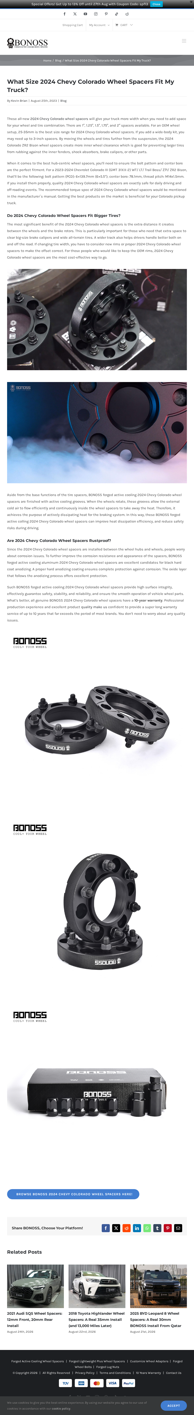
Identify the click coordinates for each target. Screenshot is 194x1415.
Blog (63, 100)
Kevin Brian (19, 100)
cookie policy (61, 1408)
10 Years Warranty (148, 1379)
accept (174, 1405)
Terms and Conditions (115, 1379)
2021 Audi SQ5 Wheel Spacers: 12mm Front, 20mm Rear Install (157, 1319)
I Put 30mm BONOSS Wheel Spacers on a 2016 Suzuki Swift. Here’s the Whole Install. (97, 1319)
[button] (10, 1302)
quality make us (94, 607)
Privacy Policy (84, 1379)
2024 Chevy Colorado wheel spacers (59, 119)
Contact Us (173, 1379)
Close (156, 4)
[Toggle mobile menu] (184, 40)
